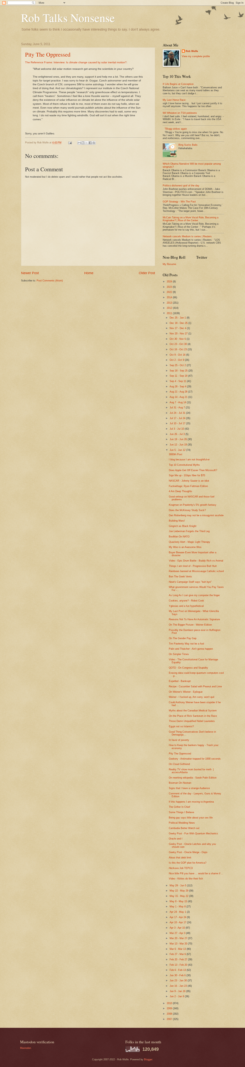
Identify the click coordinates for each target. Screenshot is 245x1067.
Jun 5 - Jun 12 (178, 450)
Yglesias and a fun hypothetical (186, 606)
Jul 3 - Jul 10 (177, 428)
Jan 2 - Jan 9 (177, 996)
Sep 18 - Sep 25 (179, 370)
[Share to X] (86, 143)
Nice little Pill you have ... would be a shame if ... (196, 873)
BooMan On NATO (179, 536)
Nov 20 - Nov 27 (179, 333)
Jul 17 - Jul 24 (178, 418)
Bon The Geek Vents (180, 576)
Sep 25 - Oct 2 (178, 365)
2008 (170, 1013)
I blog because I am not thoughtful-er (189, 459)
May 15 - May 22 (179, 896)
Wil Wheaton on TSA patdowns (180, 112)
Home (88, 273)
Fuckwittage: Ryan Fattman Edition (188, 486)
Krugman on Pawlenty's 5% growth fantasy (192, 504)
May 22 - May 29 (179, 890)
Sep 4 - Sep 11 (178, 381)
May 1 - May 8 (178, 906)
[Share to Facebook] (90, 143)
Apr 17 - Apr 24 (178, 917)
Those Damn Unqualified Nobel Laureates (192, 721)
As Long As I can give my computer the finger (194, 595)
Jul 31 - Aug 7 (178, 407)
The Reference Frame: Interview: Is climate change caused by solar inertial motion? (76, 62)
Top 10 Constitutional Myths (184, 464)
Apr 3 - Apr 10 (178, 927)
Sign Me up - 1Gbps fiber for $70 (187, 475)
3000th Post (175, 454)
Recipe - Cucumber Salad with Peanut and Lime (195, 686)
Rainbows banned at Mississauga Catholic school (196, 571)
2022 (170, 292)
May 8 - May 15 (179, 901)
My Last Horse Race (174, 99)
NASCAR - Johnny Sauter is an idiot (189, 480)
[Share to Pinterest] (94, 143)
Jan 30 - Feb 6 (178, 975)
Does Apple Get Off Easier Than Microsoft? (193, 470)
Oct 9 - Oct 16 (178, 354)
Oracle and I (175, 838)
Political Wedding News (182, 822)
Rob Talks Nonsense (68, 17)
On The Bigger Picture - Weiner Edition (190, 624)
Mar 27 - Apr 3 (178, 933)
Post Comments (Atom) (50, 280)
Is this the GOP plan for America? (187, 862)
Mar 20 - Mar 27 (179, 938)
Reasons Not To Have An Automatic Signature (194, 619)
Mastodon (25, 1048)
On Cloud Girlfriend (179, 764)
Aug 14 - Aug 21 (179, 397)
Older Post (147, 273)
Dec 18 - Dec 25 (179, 323)
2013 (170, 302)
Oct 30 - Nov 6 (178, 338)
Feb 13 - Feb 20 (179, 964)
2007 (170, 1019)
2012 (170, 307)
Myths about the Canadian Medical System (193, 710)
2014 (170, 297)
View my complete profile (196, 56)
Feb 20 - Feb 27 (179, 959)
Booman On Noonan (180, 782)
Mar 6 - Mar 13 (178, 949)
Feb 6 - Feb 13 (178, 970)
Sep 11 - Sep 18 (179, 375)
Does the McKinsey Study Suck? (187, 510)
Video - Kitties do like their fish (186, 878)
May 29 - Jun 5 (178, 885)
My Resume (169, 264)
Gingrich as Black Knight (182, 526)
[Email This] (79, 143)
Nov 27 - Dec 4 (178, 328)
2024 (170, 281)
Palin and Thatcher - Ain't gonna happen (191, 648)
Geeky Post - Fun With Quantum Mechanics (193, 833)
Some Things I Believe (181, 812)
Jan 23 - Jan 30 (179, 980)
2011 (170, 313)
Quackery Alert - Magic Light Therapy (189, 541)
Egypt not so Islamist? (181, 726)
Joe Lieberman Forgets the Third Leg (189, 531)
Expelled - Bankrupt (180, 681)
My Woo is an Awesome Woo (185, 547)
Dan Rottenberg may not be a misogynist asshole (196, 515)
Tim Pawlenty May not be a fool (186, 643)
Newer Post (30, 273)
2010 (170, 1003)
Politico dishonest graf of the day (181, 185)
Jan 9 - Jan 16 (178, 991)
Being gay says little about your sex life (191, 817)
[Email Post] (70, 142)
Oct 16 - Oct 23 (179, 349)
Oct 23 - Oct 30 (179, 344)
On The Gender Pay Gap (182, 638)
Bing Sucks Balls (188, 144)
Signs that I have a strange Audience (189, 788)
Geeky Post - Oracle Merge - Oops (188, 852)
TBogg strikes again (176, 128)
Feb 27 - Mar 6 (178, 954)
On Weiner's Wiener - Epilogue (186, 691)
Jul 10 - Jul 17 (178, 423)
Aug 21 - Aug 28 (179, 391)
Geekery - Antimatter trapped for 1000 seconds (195, 758)
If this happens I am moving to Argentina (191, 801)
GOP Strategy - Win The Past (179, 201)
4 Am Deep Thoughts (180, 491)
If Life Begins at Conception (178, 84)
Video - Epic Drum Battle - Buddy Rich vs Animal (196, 560)
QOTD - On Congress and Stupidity (188, 667)
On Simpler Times (179, 654)
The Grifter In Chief (179, 806)
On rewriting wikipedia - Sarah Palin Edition (192, 777)
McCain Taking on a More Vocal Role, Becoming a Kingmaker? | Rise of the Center (190, 219)
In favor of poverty (179, 740)
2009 (170, 1008)
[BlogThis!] (83, 143)
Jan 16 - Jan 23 (179, 985)
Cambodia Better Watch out (184, 828)
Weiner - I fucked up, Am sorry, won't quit (191, 697)
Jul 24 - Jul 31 (178, 412)
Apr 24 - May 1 (178, 911)
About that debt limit (180, 857)
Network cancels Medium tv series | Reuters (187, 236)
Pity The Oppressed (47, 54)
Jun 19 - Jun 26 (179, 439)
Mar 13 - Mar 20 (179, 943)
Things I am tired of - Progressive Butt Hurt (193, 566)
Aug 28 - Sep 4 (178, 386)
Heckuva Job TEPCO (181, 868)
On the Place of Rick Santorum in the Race (193, 715)
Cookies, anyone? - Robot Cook (186, 600)
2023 (170, 286)
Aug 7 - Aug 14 (178, 402)
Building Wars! (177, 520)
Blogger (148, 1059)
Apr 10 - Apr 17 (178, 922)
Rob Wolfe (192, 51)
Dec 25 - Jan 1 (178, 317)
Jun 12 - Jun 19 (179, 444)
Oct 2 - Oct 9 (177, 359)
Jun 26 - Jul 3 (177, 434)
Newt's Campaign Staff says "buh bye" (190, 581)
